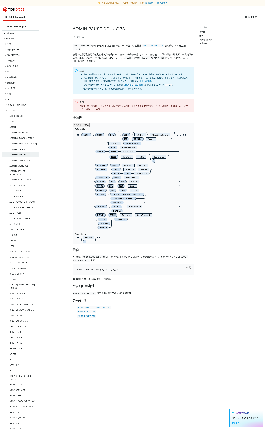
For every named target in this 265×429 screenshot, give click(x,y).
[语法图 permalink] (84, 117)
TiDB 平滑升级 (145, 81)
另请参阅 (203, 43)
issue (93, 109)
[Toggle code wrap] (187, 267)
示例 (201, 36)
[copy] (190, 267)
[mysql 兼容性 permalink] (97, 286)
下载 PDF (81, 37)
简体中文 (252, 17)
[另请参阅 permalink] (88, 300)
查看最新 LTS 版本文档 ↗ (156, 3)
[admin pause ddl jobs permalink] (127, 29)
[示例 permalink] (81, 250)
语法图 (202, 32)
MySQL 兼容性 (205, 39)
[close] (260, 413)
